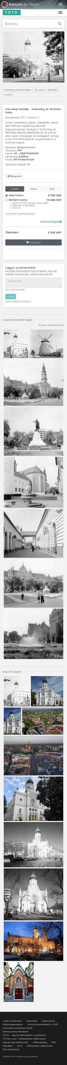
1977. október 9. (29, 117)
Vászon (33, 188)
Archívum (24, 4)
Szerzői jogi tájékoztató (15, 1042)
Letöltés (14, 188)
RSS (54, 1042)
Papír (52, 188)
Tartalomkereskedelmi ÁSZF (42, 1024)
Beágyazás (15, 176)
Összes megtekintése (51, 325)
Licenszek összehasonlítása (20, 213)
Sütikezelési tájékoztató (40, 1045)
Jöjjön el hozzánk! (12, 1020)
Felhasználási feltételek (15, 1031)
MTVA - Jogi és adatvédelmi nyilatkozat (24, 1035)
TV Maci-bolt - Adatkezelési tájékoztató (24, 1038)
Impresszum (48, 1020)
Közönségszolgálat (13, 1024)
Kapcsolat (31, 1020)
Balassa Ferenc (26, 147)
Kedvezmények (50, 221)
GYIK (19, 1045)
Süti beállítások (11, 1049)
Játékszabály (40, 1042)
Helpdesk (8, 1045)
